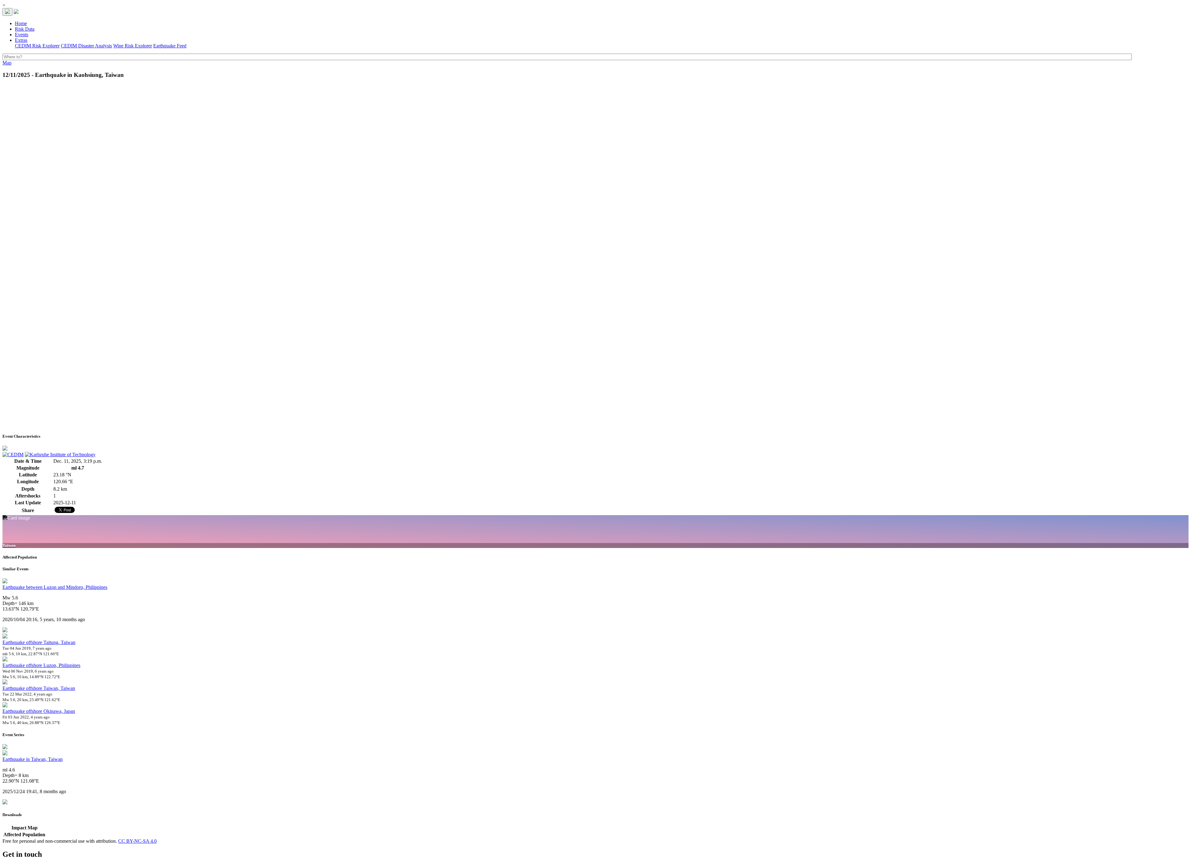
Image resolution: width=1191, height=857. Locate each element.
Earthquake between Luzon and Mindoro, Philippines (54, 587)
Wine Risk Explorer (132, 45)
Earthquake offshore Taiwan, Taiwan (38, 688)
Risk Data (24, 29)
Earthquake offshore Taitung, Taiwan (38, 642)
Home (21, 23)
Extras (21, 40)
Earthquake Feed (169, 45)
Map (6, 62)
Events (21, 34)
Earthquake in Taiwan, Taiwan (32, 759)
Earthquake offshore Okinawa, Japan (38, 711)
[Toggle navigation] (7, 12)
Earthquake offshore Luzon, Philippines (41, 665)
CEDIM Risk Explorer (37, 45)
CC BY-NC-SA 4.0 (137, 841)
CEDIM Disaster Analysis (86, 45)
